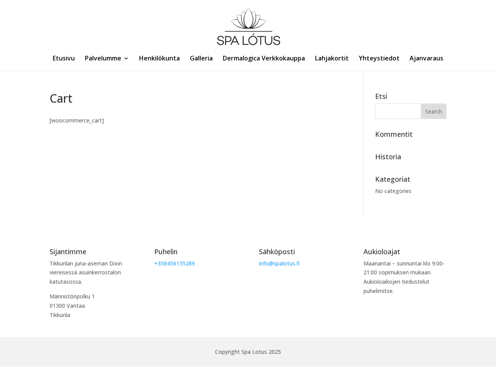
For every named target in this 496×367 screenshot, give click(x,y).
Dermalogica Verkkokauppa (264, 58)
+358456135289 (174, 263)
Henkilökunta (159, 58)
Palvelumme (103, 58)
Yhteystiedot (379, 58)
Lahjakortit (332, 58)
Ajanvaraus (426, 58)
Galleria (201, 58)
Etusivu (64, 58)
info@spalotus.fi (279, 263)
